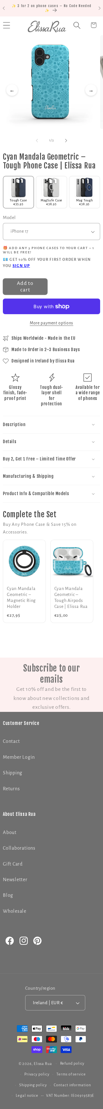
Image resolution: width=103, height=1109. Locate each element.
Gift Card (13, 864)
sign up (21, 266)
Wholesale (14, 911)
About (10, 832)
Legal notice (27, 1096)
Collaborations (19, 848)
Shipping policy (33, 1085)
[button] (77, 25)
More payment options (51, 323)
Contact (11, 741)
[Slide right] (66, 140)
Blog (8, 895)
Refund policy (72, 1064)
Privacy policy (36, 1074)
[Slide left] (37, 140)
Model (9, 217)
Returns (11, 788)
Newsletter (15, 879)
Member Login (19, 757)
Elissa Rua (43, 1064)
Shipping (12, 773)
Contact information (72, 1085)
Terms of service (71, 1074)
